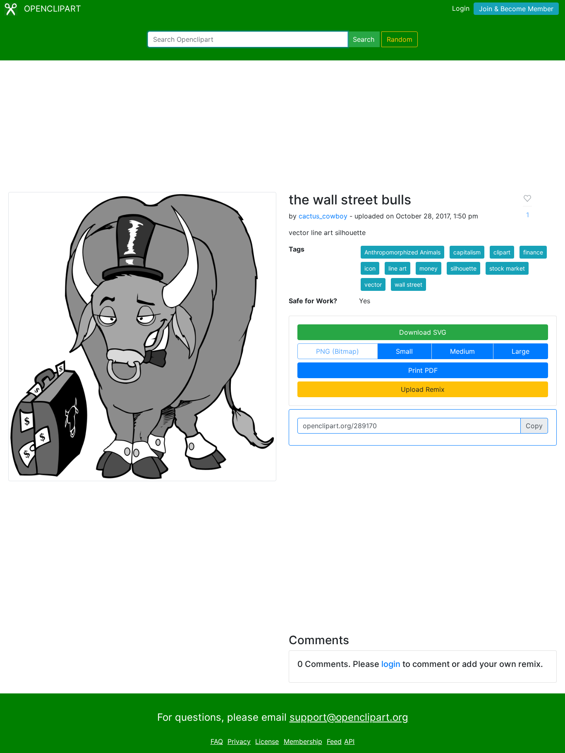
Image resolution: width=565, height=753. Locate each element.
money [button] (428, 268)
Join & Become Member (516, 9)
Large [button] (520, 351)
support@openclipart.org (349, 717)
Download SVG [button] (422, 332)
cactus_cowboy (323, 216)
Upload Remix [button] (423, 389)
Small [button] (404, 351)
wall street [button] (408, 284)
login (390, 664)
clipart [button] (501, 252)
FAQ (217, 741)
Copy (534, 426)
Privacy (239, 741)
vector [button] (373, 284)
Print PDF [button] (423, 370)
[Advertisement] (282, 130)
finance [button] (533, 252)
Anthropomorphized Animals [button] (402, 252)
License (267, 741)
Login (460, 8)
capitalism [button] (467, 252)
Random (399, 39)
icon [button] (370, 268)
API (349, 741)
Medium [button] (462, 351)
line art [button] (397, 268)
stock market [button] (507, 268)
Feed (334, 741)
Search (363, 39)
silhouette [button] (463, 268)
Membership (303, 741)
